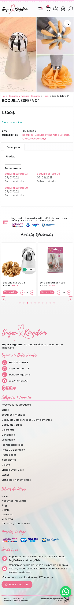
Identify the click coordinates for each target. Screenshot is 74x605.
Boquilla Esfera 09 (16, 188)
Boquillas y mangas (19, 96)
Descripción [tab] (14, 147)
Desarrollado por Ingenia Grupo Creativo (51, 600)
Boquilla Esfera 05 (48, 174)
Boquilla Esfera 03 (16, 174)
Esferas (46, 96)
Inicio (4, 96)
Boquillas (35, 96)
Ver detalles (10, 292)
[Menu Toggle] (40, 9)
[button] (67, 23)
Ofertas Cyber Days (34, 138)
